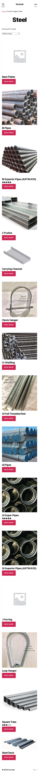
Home (4, 11)
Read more (9, 81)
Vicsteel (19, 4)
